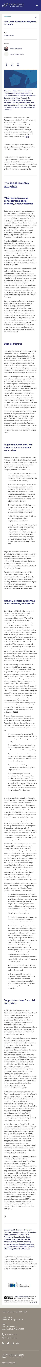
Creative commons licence (21, 1296)
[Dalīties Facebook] (6, 64)
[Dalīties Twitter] (12, 64)
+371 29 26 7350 (11, 1334)
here (27, 137)
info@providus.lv (11, 1338)
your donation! (33, 1302)
